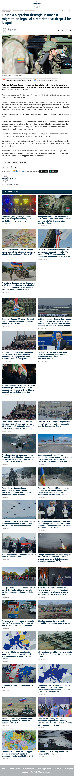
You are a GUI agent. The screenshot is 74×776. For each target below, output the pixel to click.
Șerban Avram (14, 29)
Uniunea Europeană (30, 10)
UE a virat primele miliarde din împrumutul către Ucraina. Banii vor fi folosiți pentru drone (55, 654)
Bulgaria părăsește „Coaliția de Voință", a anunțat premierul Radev (19, 556)
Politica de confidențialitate (10, 769)
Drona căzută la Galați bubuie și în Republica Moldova (53, 753)
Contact (58, 769)
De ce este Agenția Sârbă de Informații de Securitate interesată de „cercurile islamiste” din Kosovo (18, 321)
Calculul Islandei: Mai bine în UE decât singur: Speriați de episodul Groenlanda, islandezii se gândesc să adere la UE (18, 252)
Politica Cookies (28, 769)
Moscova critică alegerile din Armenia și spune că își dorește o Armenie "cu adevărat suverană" (18, 720)
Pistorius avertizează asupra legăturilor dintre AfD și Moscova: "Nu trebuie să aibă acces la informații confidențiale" (18, 623)
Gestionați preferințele (44, 769)
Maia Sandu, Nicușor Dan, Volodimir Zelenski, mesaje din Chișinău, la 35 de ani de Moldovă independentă (17, 219)
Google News (20, 171)
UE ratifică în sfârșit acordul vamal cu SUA (17, 686)
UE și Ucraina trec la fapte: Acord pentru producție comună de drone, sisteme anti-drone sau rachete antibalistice (18, 523)
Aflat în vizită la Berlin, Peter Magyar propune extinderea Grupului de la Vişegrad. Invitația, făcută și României (17, 754)
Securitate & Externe (18, 10)
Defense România (6, 10)
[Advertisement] (55, 279)
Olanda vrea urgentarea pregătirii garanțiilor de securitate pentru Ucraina (54, 622)
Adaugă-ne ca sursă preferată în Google (18, 80)
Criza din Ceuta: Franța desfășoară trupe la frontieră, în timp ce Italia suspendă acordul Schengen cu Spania (55, 424)
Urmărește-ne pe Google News (47, 80)
